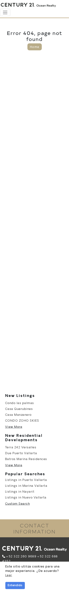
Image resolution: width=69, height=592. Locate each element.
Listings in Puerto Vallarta (26, 480)
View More (13, 427)
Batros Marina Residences (26, 459)
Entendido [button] (15, 585)
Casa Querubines (19, 409)
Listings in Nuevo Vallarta (26, 498)
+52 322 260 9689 (21, 557)
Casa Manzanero (18, 415)
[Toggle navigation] (5, 12)
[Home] (28, 5)
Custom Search (17, 504)
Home (34, 47)
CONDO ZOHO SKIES (22, 421)
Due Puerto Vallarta (21, 453)
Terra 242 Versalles (20, 447)
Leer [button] (8, 575)
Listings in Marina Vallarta (26, 486)
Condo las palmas (19, 403)
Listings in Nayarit (20, 492)
